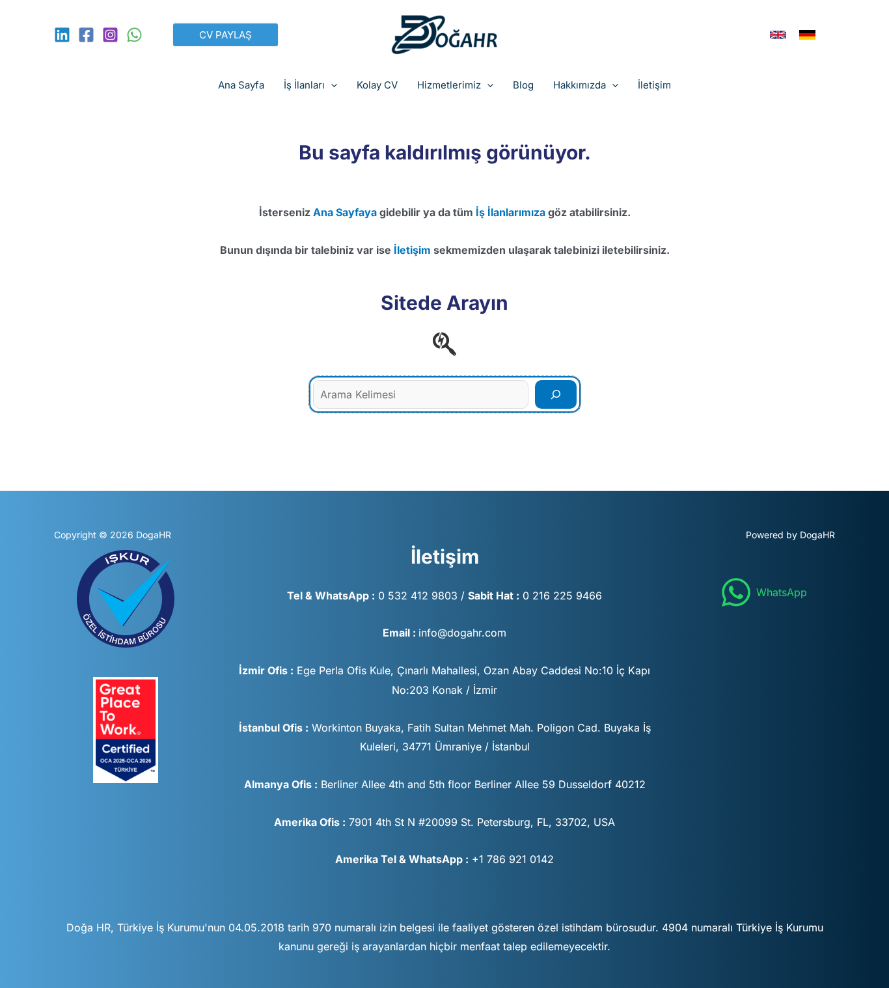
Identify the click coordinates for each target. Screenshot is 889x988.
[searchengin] (444, 343)
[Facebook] (86, 35)
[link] (778, 35)
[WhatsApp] (134, 35)
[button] (225, 35)
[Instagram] (110, 35)
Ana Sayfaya (345, 212)
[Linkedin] (62, 35)
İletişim (412, 249)
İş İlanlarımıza (510, 212)
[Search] (556, 394)
